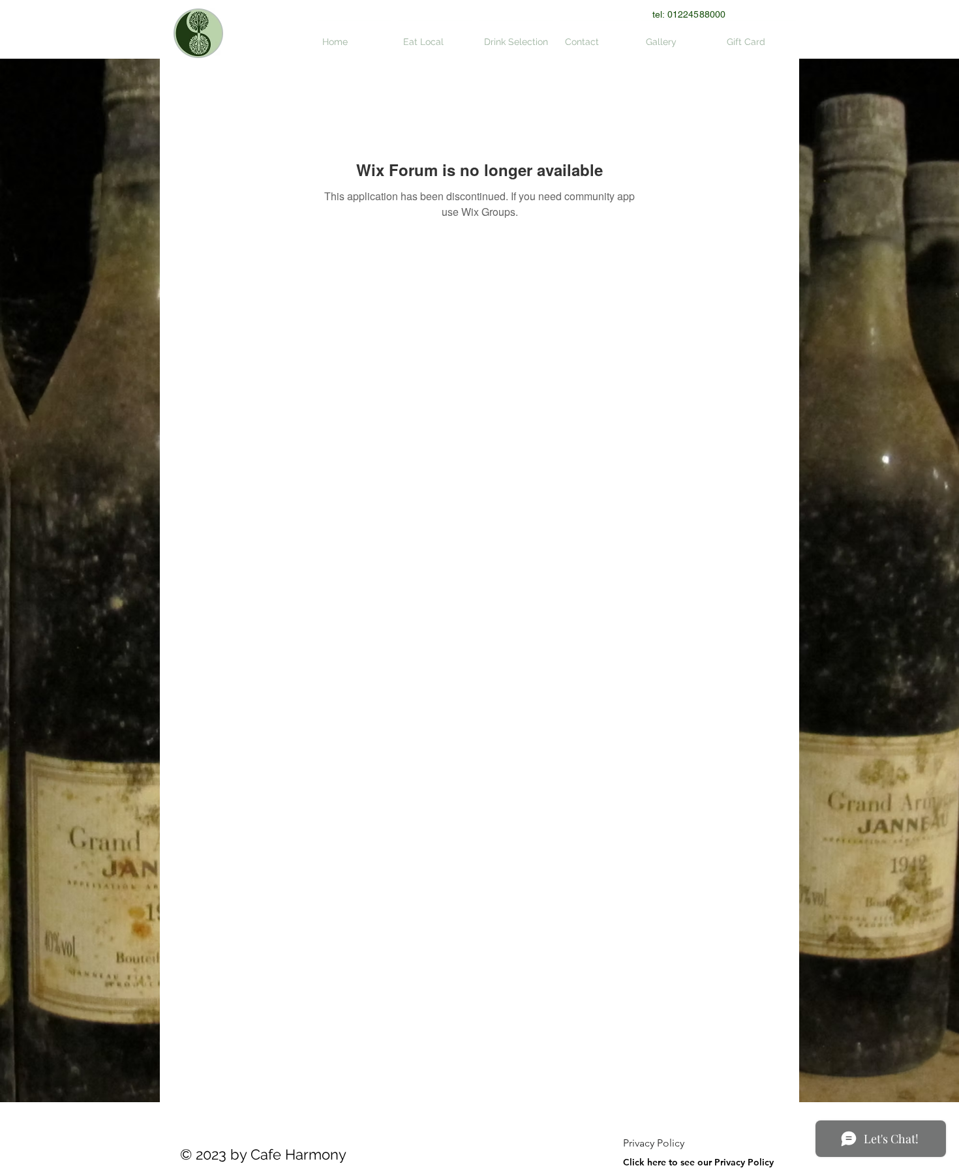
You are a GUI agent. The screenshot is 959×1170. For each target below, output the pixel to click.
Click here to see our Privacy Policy (698, 1162)
